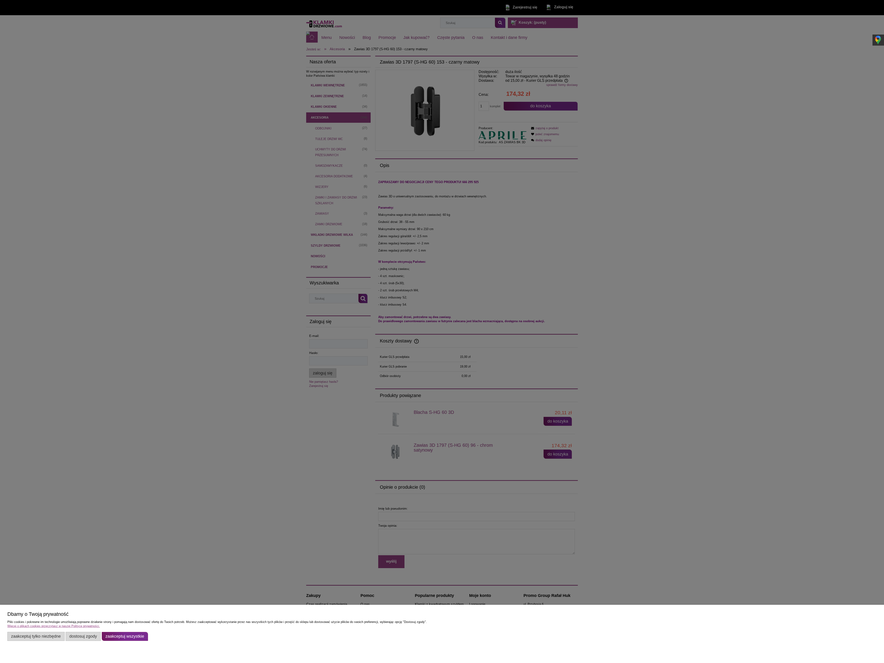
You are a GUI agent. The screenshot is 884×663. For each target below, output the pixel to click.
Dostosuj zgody (83, 636)
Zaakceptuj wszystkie (124, 636)
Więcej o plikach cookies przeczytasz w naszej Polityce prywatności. (53, 626)
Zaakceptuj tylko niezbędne (36, 636)
